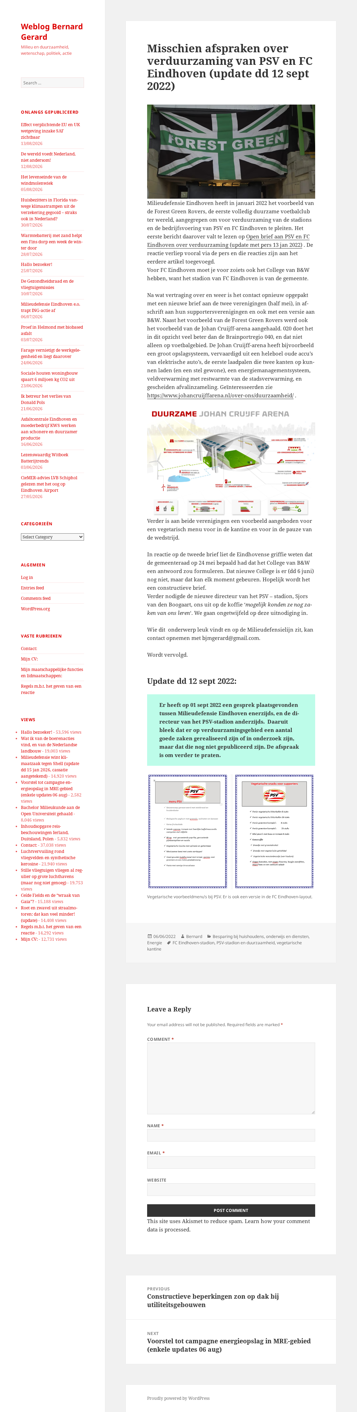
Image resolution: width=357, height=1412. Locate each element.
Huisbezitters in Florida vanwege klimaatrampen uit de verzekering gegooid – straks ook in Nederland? (49, 209)
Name (155, 1126)
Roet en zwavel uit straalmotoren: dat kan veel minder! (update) (49, 914)
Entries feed (32, 588)
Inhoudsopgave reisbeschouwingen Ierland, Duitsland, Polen (45, 832)
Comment (160, 1039)
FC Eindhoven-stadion (193, 943)
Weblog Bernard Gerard (52, 31)
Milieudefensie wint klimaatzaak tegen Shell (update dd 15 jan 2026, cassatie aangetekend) (50, 766)
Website (157, 1180)
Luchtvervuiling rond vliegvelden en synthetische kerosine (48, 857)
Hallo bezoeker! (36, 264)
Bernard (194, 936)
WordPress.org (35, 609)
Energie (154, 943)
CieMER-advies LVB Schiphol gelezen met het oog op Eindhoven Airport (49, 484)
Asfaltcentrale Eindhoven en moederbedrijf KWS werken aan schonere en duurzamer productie (49, 428)
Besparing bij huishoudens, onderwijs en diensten (261, 936)
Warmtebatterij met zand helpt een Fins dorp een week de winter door (52, 241)
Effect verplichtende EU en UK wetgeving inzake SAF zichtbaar (50, 131)
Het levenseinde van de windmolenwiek (44, 180)
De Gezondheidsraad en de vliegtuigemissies (47, 284)
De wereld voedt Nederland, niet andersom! (48, 157)
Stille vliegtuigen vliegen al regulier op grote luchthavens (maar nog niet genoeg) (52, 876)
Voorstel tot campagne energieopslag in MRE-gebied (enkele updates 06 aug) (47, 788)
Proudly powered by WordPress (178, 1398)
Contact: (29, 648)
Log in (27, 577)
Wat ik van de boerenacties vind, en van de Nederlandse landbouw (49, 744)
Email (156, 1153)
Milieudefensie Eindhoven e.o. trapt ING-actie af (50, 307)
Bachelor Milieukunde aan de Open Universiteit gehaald (50, 810)
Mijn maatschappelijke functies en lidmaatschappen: (52, 672)
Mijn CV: (29, 659)
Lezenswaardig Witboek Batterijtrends (44, 458)
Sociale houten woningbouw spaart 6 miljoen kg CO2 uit (49, 376)
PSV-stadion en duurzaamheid (246, 943)
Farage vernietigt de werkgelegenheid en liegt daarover (51, 353)
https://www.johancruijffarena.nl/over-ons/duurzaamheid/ (220, 395)
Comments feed (36, 598)
